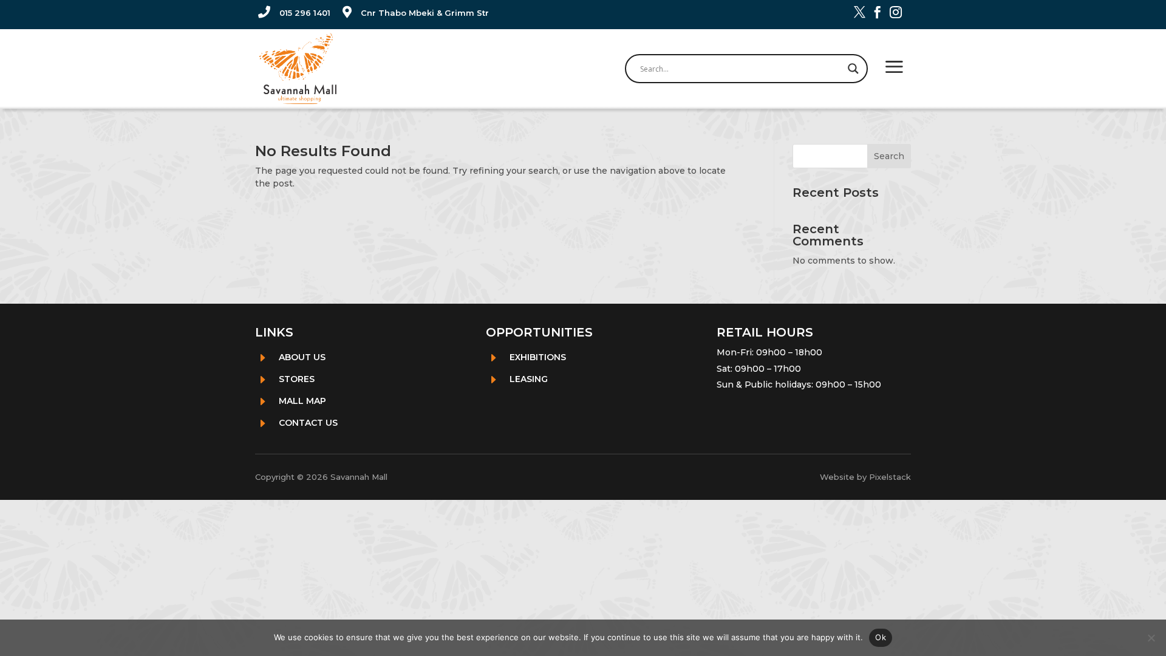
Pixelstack (890, 477)
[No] (1151, 638)
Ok (880, 637)
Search (889, 156)
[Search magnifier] (853, 68)
